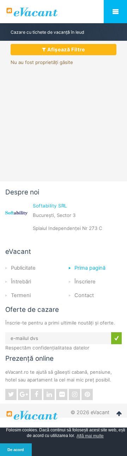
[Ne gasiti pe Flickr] (61, 394)
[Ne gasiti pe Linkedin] (49, 394)
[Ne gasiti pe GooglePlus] (23, 394)
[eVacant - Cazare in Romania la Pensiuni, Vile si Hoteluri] (63, 12)
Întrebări (21, 281)
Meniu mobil (115, 11)
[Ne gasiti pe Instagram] (74, 394)
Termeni (21, 295)
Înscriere (85, 281)
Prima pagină (89, 268)
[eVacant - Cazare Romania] (32, 415)
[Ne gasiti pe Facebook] (36, 394)
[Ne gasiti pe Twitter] (11, 394)
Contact (84, 295)
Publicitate (23, 268)
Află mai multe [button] (90, 435)
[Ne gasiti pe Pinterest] (87, 394)
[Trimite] (116, 338)
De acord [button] (15, 450)
